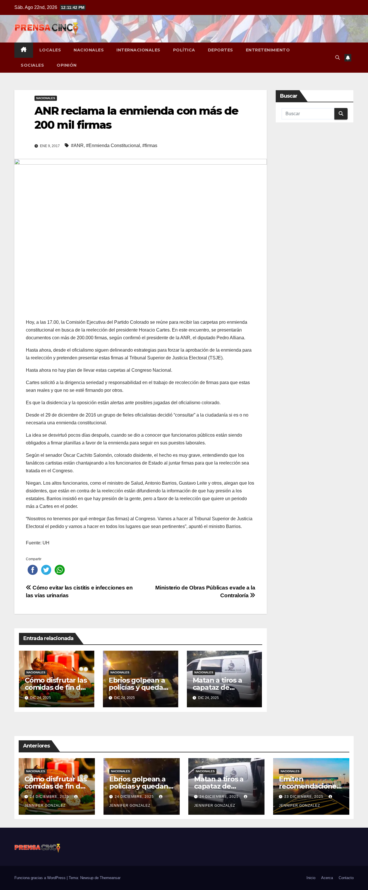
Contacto (346, 878)
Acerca (327, 878)
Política (184, 50)
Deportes (220, 50)
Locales (50, 50)
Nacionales (89, 50)
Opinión (67, 65)
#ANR (77, 145)
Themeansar (110, 878)
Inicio (310, 878)
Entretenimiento (268, 50)
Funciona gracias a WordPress (40, 878)
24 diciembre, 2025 (50, 797)
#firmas (149, 145)
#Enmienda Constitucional (113, 145)
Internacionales (138, 50)
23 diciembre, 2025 (304, 797)
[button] (337, 57)
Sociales (32, 65)
